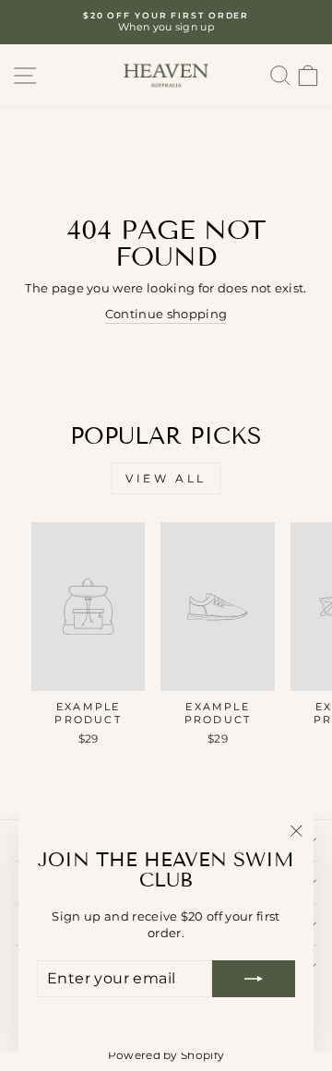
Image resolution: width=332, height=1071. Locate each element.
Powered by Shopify (166, 1055)
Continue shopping (166, 314)
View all (166, 478)
